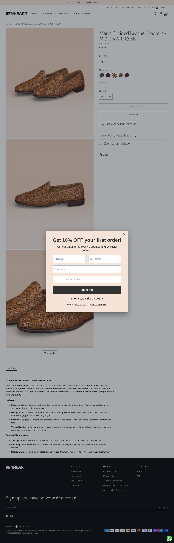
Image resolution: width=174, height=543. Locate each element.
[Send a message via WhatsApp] (169, 538)
